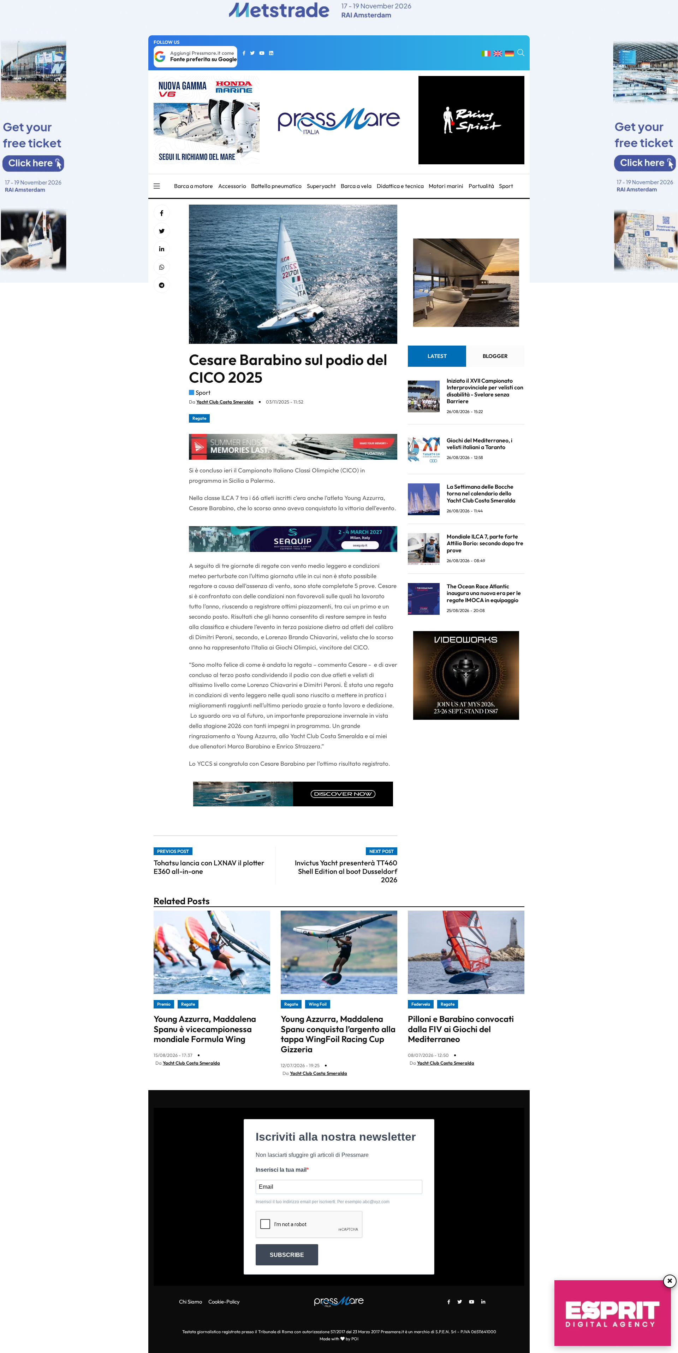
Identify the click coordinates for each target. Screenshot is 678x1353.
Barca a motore (193, 185)
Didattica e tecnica (400, 185)
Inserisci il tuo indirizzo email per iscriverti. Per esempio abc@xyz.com (322, 1201)
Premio (164, 1004)
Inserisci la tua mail (281, 1170)
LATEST (437, 356)
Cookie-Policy (224, 1301)
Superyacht (321, 185)
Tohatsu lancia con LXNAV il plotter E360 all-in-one (209, 867)
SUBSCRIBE (287, 1255)
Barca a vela (356, 185)
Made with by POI (339, 1338)
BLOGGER (495, 356)
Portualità (481, 185)
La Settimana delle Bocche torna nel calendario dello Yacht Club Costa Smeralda (481, 493)
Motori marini (446, 185)
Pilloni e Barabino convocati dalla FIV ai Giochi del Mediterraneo (461, 1029)
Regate (199, 418)
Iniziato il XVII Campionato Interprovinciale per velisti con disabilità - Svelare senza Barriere (485, 391)
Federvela (420, 1004)
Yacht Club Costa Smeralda (225, 402)
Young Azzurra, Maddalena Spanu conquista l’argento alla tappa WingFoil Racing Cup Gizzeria (338, 1033)
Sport (506, 185)
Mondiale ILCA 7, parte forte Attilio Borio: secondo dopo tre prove (485, 543)
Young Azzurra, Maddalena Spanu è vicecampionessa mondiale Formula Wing (205, 1029)
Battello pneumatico (276, 185)
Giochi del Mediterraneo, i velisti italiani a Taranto (479, 444)
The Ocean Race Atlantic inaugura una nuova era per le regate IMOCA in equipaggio (484, 593)
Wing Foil (318, 1004)
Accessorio (232, 185)
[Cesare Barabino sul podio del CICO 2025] (161, 249)
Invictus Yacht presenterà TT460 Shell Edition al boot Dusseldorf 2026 (346, 871)
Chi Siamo (190, 1301)
